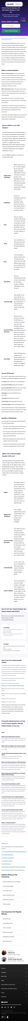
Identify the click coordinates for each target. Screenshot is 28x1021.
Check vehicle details (11, 31)
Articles (11, 38)
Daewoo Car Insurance (8, 932)
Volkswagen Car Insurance (8, 936)
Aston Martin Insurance (8, 923)
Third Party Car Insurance (8, 899)
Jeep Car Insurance (7, 927)
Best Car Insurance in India (8, 895)
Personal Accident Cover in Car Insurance (12, 881)
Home (3, 38)
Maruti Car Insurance (7, 941)
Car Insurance (7, 38)
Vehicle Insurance (6, 904)
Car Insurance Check (7, 890)
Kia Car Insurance (6, 918)
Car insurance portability (8, 886)
